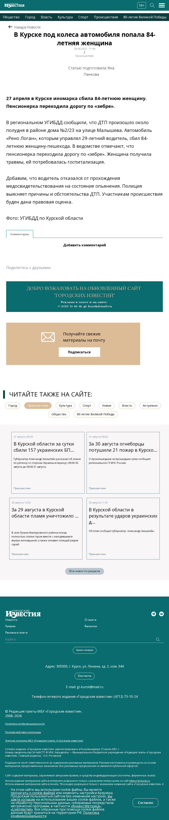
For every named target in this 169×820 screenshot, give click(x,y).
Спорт (83, 17)
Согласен (145, 802)
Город (30, 17)
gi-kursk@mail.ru (90, 687)
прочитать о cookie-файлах (33, 793)
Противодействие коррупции (23, 732)
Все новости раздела (84, 571)
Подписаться (79, 352)
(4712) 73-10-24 (126, 696)
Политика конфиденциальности (25, 724)
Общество (11, 17)
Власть (46, 17)
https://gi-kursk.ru (139, 781)
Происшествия (106, 17)
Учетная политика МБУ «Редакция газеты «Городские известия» (44, 740)
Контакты (84, 676)
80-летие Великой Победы (144, 17)
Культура (65, 17)
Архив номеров (84, 650)
